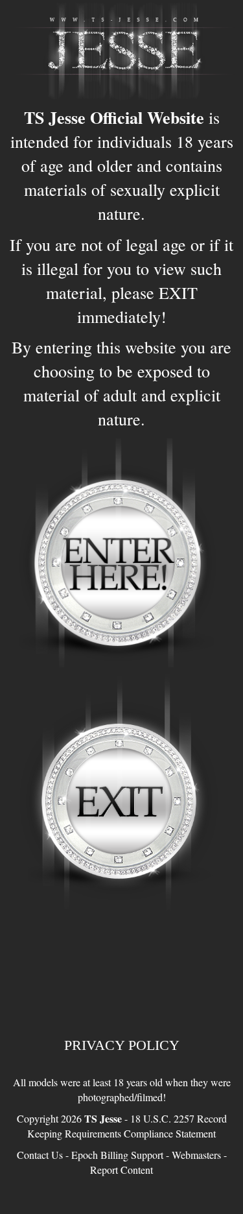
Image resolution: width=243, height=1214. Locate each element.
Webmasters (196, 1154)
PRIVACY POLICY (121, 1045)
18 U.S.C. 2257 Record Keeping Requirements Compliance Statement (127, 1126)
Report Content (121, 1169)
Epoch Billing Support (117, 1154)
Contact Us (40, 1154)
